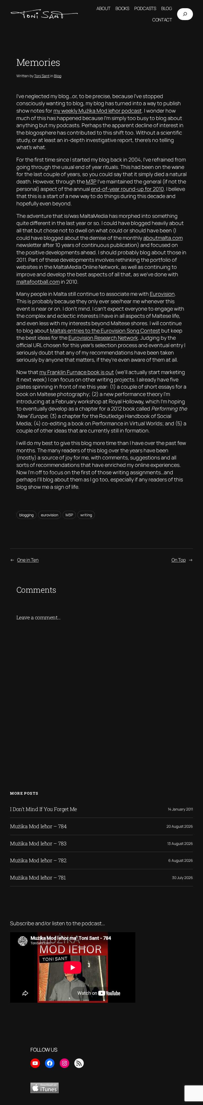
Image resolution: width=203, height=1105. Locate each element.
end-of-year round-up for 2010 (127, 188)
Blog (57, 75)
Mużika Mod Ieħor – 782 (38, 860)
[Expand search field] (185, 14)
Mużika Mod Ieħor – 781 (38, 877)
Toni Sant (41, 75)
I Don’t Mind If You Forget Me (43, 809)
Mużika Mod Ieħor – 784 (38, 826)
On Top (179, 560)
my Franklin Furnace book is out (76, 372)
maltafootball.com (38, 281)
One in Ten (28, 560)
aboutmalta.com (163, 237)
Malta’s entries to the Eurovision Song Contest (105, 330)
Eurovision (162, 293)
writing (86, 514)
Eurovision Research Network (103, 337)
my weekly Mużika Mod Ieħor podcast (97, 110)
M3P (91, 181)
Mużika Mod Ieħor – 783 (38, 843)
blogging (26, 514)
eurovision (49, 514)
